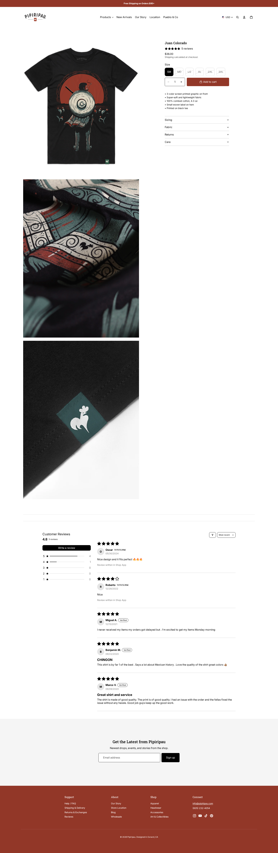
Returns (169, 134)
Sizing (168, 119)
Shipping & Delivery (75, 807)
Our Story (116, 803)
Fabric (168, 127)
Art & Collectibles (159, 816)
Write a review (66, 547)
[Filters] (212, 535)
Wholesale (116, 816)
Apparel (154, 803)
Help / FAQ (70, 803)
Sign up (170, 757)
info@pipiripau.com (203, 803)
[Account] (244, 17)
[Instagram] (194, 816)
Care (168, 142)
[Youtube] (200, 816)
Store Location (118, 807)
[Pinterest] (211, 816)
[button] (66, 556)
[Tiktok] (206, 816)
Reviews (69, 816)
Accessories (156, 812)
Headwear (155, 807)
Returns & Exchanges (76, 812)
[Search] (237, 17)
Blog (113, 812)
